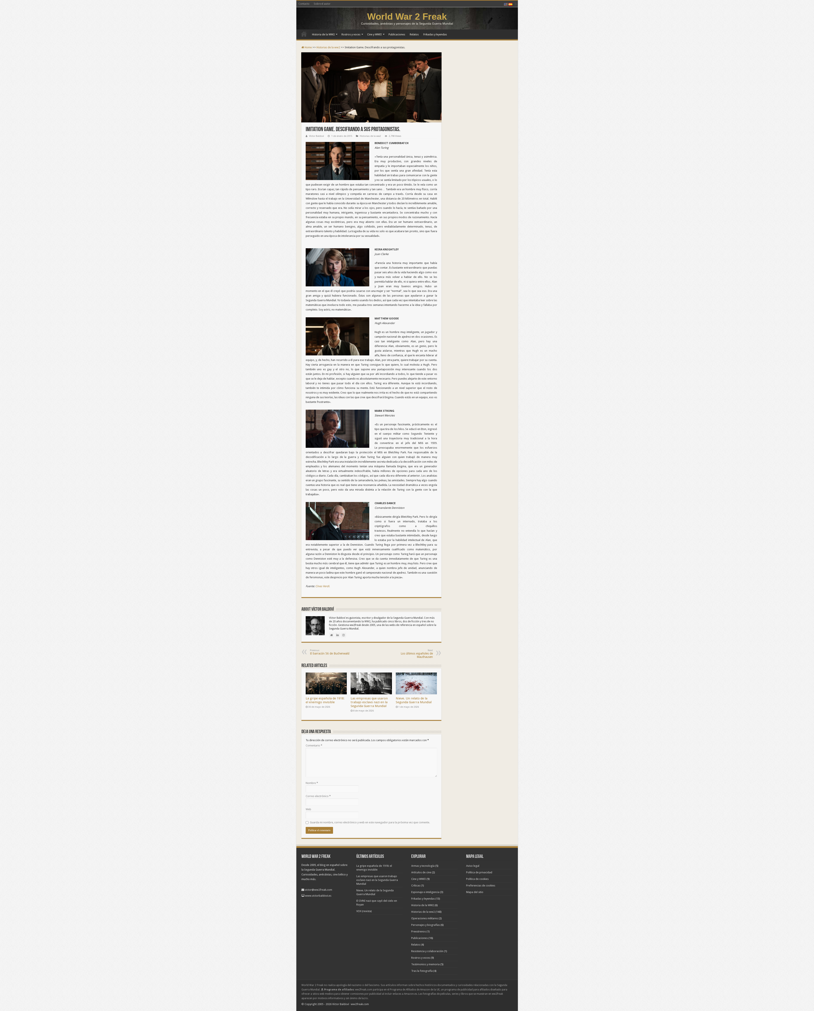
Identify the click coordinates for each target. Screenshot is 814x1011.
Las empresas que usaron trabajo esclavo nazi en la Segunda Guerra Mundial (369, 702)
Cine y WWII (374, 34)
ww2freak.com (360, 1004)
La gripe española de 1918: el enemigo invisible (325, 700)
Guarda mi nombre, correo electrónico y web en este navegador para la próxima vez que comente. (370, 822)
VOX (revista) (364, 911)
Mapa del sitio (474, 892)
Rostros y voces (350, 34)
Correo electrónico (318, 796)
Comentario (314, 745)
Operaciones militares (424, 918)
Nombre (312, 783)
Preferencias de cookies (480, 885)
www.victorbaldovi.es (318, 895)
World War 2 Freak (407, 16)
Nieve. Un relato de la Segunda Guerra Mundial (414, 700)
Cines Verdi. (322, 586)
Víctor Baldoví (316, 136)
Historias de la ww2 (328, 47)
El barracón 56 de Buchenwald (329, 652)
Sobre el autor (322, 3)
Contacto (303, 3)
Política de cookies (477, 879)
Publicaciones (397, 34)
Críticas (415, 885)
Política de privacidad (479, 872)
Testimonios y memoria (425, 964)
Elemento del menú (303, 33)
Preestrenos (418, 931)
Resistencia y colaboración (427, 951)
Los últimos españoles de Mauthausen (417, 654)
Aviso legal (472, 865)
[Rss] (515, 4)
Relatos (414, 34)
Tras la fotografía (422, 970)
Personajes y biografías (425, 924)
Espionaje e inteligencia (425, 892)
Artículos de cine (421, 872)
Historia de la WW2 (323, 34)
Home (308, 47)
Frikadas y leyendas (435, 34)
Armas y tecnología (423, 865)
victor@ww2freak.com (318, 889)
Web (308, 809)
